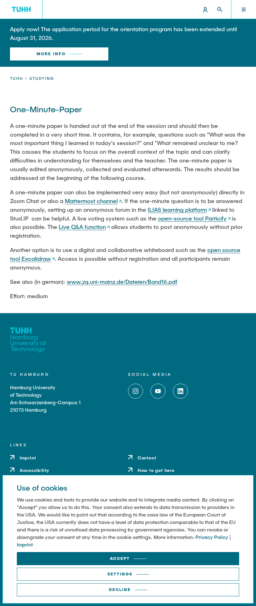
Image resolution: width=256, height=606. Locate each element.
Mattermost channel (91, 200)
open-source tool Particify (192, 218)
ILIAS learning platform (177, 209)
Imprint (25, 544)
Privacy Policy (211, 537)
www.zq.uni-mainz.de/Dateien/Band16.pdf (122, 281)
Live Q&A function (82, 226)
